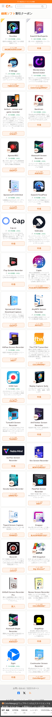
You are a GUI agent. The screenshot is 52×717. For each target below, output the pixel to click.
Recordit (13, 557)
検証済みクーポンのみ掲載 (27, 1)
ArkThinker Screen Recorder (39, 423)
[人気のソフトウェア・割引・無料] (9, 6)
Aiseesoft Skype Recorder (13, 629)
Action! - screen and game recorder (13, 110)
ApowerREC (13, 155)
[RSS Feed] (30, 693)
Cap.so (13, 228)
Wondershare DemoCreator (39, 71)
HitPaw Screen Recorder (13, 347)
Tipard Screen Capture (13, 525)
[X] (24, 693)
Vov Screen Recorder (39, 461)
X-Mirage (13, 71)
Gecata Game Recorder (13, 489)
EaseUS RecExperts (39, 36)
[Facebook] (19, 693)
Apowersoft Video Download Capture (13, 310)
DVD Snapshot (39, 557)
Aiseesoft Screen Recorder (39, 156)
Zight (13, 663)
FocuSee (13, 36)
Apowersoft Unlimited (13, 195)
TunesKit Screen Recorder (13, 423)
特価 (39, 48)
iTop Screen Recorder (13, 270)
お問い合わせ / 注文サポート (26, 688)
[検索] (42, 6)
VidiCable (39, 231)
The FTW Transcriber (38, 347)
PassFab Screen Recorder (39, 490)
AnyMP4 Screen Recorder (39, 310)
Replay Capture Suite (39, 386)
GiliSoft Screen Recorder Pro (13, 593)
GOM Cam (13, 386)
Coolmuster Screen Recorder (39, 664)
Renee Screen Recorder (38, 592)
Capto (39, 270)
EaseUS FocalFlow (39, 195)
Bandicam (39, 109)
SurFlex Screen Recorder (13, 459)
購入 (13, 606)
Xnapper (39, 525)
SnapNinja (38, 628)
